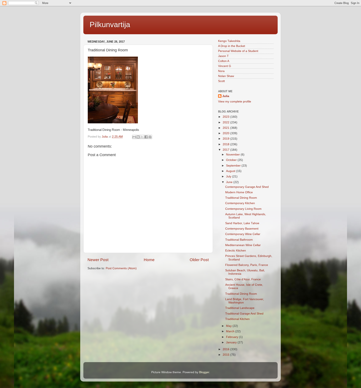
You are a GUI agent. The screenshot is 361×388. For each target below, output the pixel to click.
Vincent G (224, 66)
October (232, 160)
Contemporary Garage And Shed (247, 186)
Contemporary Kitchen (240, 203)
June (229, 182)
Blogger (204, 372)
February (232, 337)
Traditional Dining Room (241, 197)
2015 (226, 354)
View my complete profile (234, 101)
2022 (226, 122)
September (234, 165)
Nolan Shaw (226, 76)
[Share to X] (142, 137)
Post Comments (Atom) (121, 268)
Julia (225, 96)
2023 (226, 116)
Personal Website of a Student (238, 51)
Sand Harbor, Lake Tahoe (242, 223)
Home (149, 260)
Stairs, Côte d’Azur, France (243, 279)
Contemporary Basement (241, 228)
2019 (226, 138)
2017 (226, 149)
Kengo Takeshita (229, 41)
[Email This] (134, 137)
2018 (226, 144)
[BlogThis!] (138, 137)
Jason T (223, 56)
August (231, 171)
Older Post (199, 260)
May (229, 325)
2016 (226, 349)
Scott (221, 81)
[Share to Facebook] (146, 137)
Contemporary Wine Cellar (242, 234)
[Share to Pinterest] (150, 137)
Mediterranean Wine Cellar (243, 245)
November (233, 154)
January (232, 342)
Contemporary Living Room (243, 208)
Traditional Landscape (239, 308)
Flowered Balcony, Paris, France (246, 265)
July (229, 176)
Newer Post (98, 260)
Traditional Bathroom (239, 239)
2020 (226, 133)
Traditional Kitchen (237, 319)
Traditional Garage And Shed (244, 313)
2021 (226, 127)
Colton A (223, 61)
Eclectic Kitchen (235, 250)
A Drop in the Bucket (231, 46)
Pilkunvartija (110, 24)
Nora (221, 71)
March (230, 331)
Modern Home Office (239, 192)
